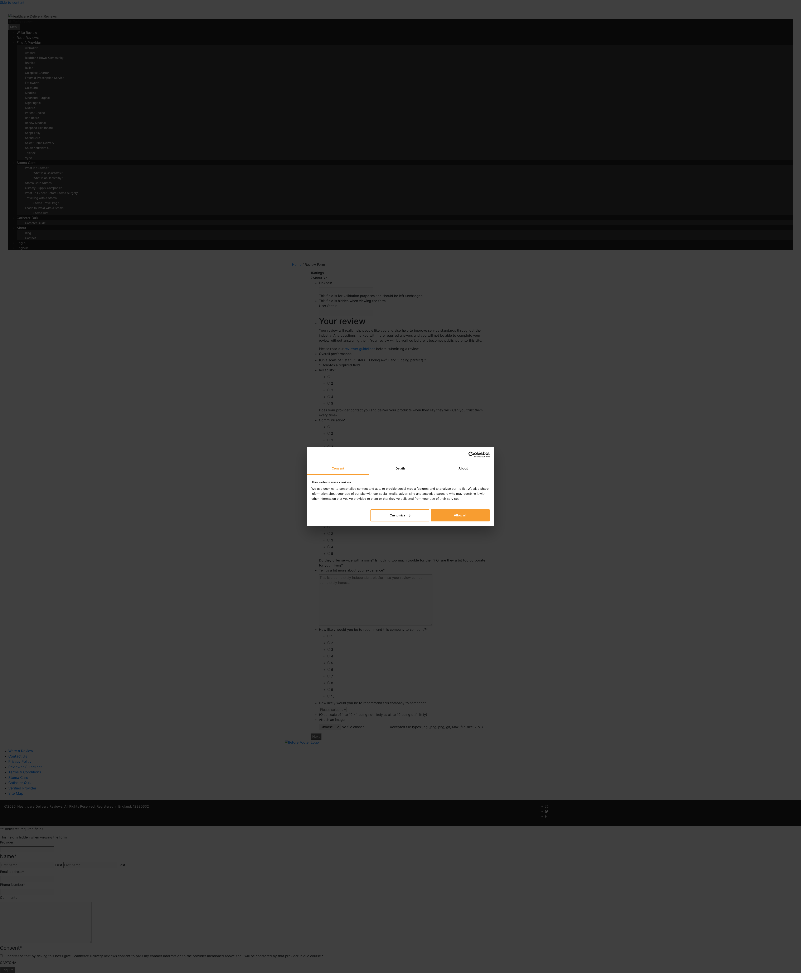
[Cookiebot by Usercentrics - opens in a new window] (471, 455)
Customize (397, 515)
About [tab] (463, 468)
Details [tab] (400, 468)
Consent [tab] (338, 468)
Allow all (460, 515)
